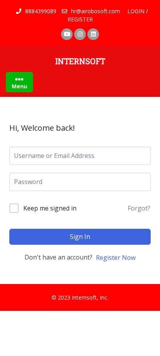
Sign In (80, 236)
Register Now (116, 257)
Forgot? (139, 208)
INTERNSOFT (80, 61)
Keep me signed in (50, 208)
